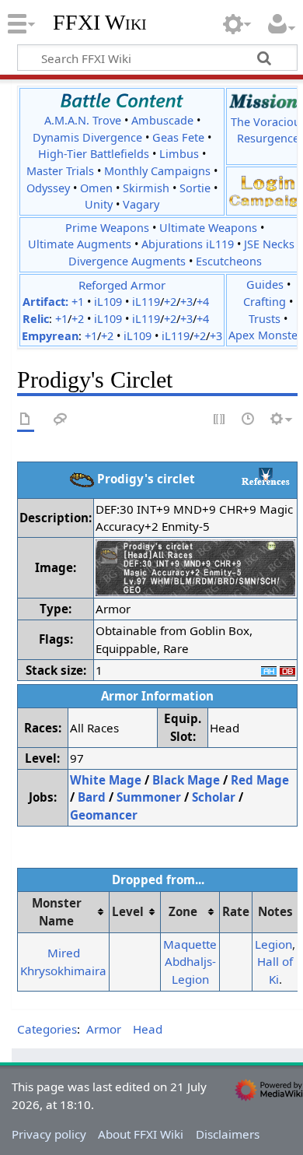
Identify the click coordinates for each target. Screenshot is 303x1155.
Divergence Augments (127, 261)
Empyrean (50, 335)
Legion (273, 944)
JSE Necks (269, 244)
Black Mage (186, 780)
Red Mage (260, 780)
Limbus (179, 153)
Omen (96, 188)
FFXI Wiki (100, 22)
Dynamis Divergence (87, 137)
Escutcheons (229, 261)
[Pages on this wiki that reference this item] (265, 476)
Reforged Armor (121, 285)
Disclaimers (227, 1134)
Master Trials (60, 170)
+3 (186, 301)
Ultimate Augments (79, 244)
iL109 (108, 301)
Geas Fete (178, 137)
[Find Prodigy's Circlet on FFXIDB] (287, 670)
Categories (47, 1029)
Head (147, 1029)
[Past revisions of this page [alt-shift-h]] (248, 420)
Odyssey (48, 188)
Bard (92, 797)
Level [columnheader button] (128, 911)
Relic (36, 318)
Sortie (195, 188)
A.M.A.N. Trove (82, 120)
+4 (203, 301)
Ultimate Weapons (208, 227)
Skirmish (146, 188)
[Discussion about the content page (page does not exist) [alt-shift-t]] (60, 420)
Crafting (264, 301)
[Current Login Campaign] (268, 181)
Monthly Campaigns (157, 170)
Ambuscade (162, 120)
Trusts (264, 318)
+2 (170, 301)
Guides (265, 284)
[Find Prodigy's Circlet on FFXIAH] (269, 670)
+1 (77, 301)
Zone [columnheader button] (183, 911)
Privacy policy (49, 1134)
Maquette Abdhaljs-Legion (190, 962)
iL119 (146, 301)
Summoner (149, 797)
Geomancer (104, 815)
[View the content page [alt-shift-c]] (25, 420)
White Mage (105, 780)
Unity (99, 204)
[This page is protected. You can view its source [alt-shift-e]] (219, 420)
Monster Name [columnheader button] (57, 912)
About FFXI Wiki (140, 1134)
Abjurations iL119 (187, 244)
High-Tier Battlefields (93, 153)
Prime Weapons (107, 227)
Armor (103, 1029)
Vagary (141, 204)
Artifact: (45, 301)
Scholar (213, 797)
